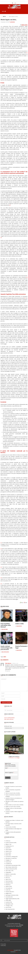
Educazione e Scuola (10, 858)
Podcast (7, 884)
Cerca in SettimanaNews (9, 717)
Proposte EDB (9, 891)
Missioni (7, 875)
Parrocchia (8, 881)
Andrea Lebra (24, 24)
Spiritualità (8, 904)
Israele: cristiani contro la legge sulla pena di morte (6, 647)
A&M (16, 951)
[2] (10, 205)
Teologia (7, 905)
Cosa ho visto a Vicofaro (15, 793)
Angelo (7, 806)
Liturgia (7, 872)
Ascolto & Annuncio (10, 842)
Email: (6, 768)
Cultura (7, 851)
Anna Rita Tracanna (10, 786)
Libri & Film (8, 870)
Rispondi (8, 670)
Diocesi (7, 853)
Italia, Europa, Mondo (10, 867)
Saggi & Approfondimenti (11, 898)
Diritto (4, 16)
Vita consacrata (9, 909)
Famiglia (7, 860)
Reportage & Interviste (10, 895)
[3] (1, 237)
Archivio (7, 840)
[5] (25, 298)
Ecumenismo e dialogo (10, 856)
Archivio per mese (8, 726)
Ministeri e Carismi (9, 874)
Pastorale (8, 882)
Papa (7, 879)
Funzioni (7, 861)
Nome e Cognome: (9, 772)
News (7, 877)
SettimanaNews (10, 950)
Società (7, 902)
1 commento (12, 22)
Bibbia (7, 844)
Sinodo (7, 900)
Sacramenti (8, 897)
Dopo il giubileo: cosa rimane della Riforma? (6, 625)
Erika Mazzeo (8, 663)
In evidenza (8, 863)
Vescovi (7, 907)
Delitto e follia (19, 623)
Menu (3, 11)
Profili (7, 889)
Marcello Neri (19, 626)
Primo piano (8, 888)
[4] (26, 277)
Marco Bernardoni (5, 651)
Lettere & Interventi (10, 868)
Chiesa (7, 849)
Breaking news (9, 846)
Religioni (7, 893)
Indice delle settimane (8, 719)
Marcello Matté (5, 629)
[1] (26, 52)
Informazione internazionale (11, 865)
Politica (7, 886)
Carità (7, 847)
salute (4, 656)
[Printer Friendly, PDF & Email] (23, 603)
